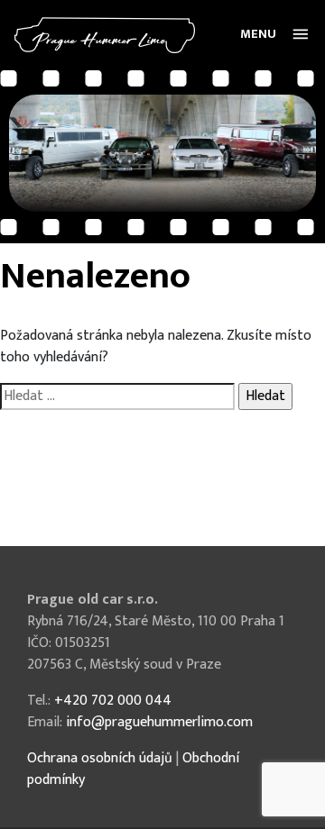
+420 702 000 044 (113, 700)
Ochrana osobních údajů (99, 758)
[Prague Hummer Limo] (104, 35)
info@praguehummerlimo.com (159, 722)
